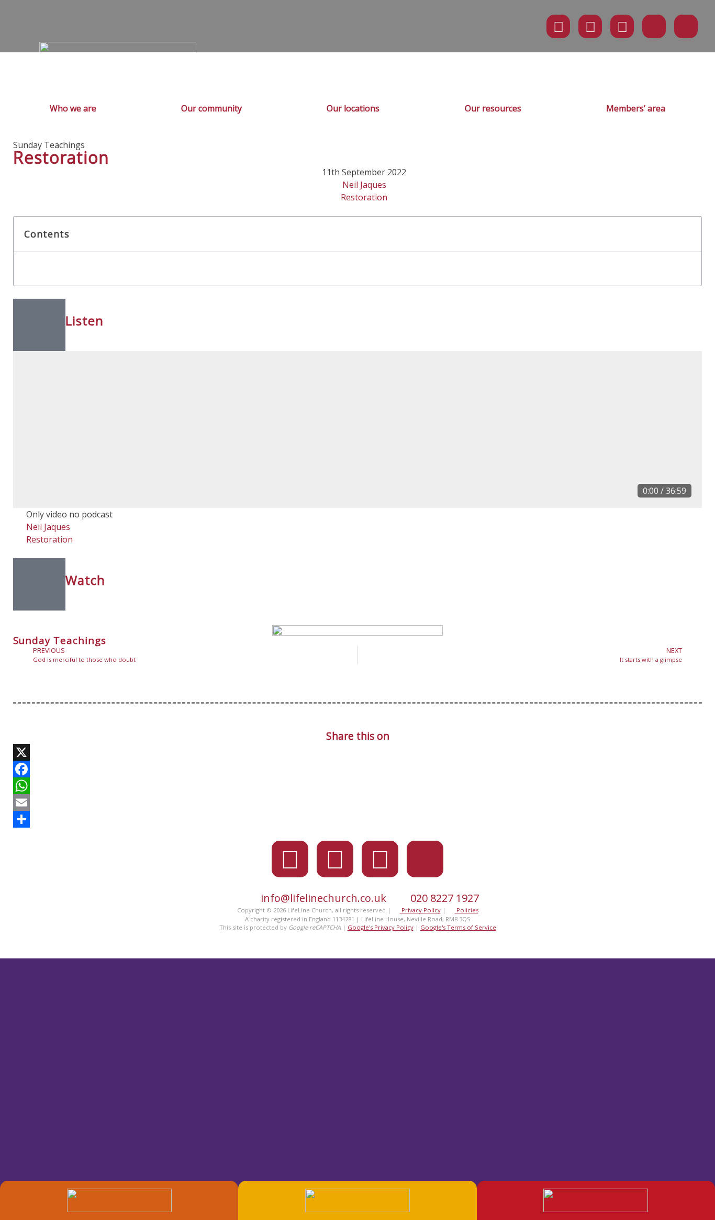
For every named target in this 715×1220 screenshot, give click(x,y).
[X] (357, 752)
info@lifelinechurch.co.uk (323, 898)
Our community (211, 108)
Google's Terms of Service (458, 927)
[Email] (357, 802)
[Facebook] (590, 26)
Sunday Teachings (49, 145)
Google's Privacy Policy (381, 927)
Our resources (493, 108)
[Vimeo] (622, 26)
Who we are (73, 108)
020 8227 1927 (444, 898)
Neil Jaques (364, 184)
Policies (466, 910)
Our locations (353, 108)
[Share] (357, 819)
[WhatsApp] (357, 785)
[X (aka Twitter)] (558, 26)
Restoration (364, 197)
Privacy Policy (420, 910)
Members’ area (635, 108)
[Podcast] (654, 26)
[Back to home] (117, 49)
